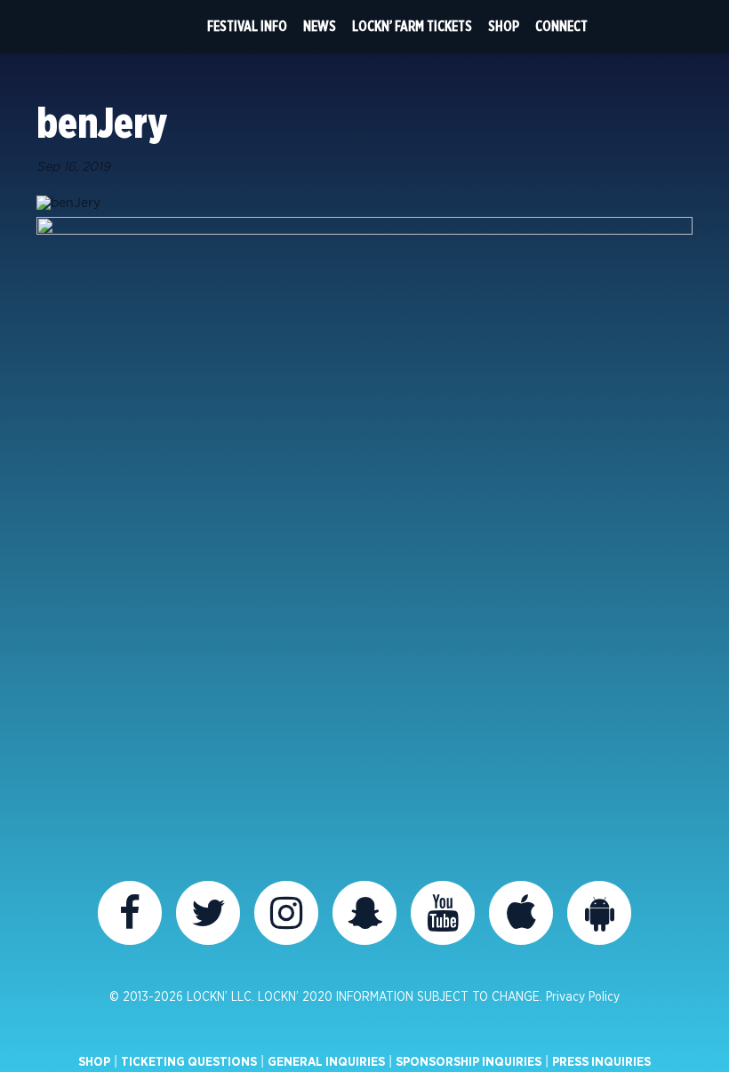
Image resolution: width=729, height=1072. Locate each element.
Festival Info (247, 27)
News (319, 27)
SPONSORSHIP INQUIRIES (468, 1062)
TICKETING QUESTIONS (189, 1062)
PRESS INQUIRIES (601, 1062)
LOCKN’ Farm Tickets (412, 27)
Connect (561, 27)
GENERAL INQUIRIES (326, 1062)
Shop (503, 27)
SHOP (94, 1062)
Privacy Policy (583, 997)
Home (166, 26)
